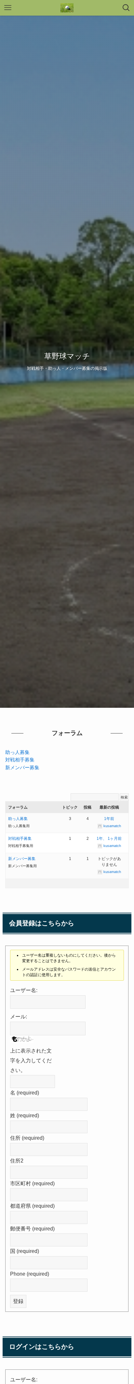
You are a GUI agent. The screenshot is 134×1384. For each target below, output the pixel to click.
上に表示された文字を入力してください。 (31, 1060)
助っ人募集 (17, 752)
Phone (29, 1274)
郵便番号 (32, 1228)
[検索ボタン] (126, 8)
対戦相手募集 (19, 759)
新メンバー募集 (22, 767)
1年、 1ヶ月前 (109, 838)
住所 (27, 1138)
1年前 (109, 818)
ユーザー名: (23, 990)
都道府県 (32, 1206)
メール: (18, 1016)
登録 (18, 1301)
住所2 (16, 1160)
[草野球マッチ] (67, 8)
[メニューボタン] (8, 8)
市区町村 (32, 1183)
